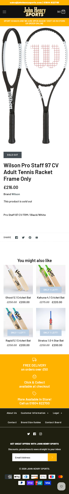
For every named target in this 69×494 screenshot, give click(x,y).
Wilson (16, 194)
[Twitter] (28, 434)
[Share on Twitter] (23, 237)
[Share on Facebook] (16, 237)
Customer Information (34, 412)
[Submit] (52, 457)
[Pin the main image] (30, 237)
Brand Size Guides (31, 422)
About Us (12, 412)
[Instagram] (40, 434)
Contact (12, 422)
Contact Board (53, 422)
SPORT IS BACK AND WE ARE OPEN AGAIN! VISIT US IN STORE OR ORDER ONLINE (34, 22)
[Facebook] (34, 434)
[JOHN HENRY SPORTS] (35, 11)
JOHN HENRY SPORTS (38, 468)
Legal (57, 412)
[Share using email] (36, 237)
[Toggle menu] (4, 11)
